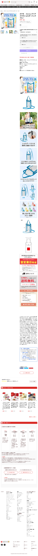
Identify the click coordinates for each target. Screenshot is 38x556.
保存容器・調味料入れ (30, 521)
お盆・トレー (28, 520)
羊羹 (7, 513)
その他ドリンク (29, 498)
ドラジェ (7, 504)
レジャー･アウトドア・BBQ (30, 536)
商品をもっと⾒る (32, 416)
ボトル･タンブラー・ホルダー (31, 514)
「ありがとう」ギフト (29, 7)
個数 (20, 24)
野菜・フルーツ (19, 500)
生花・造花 (28, 534)
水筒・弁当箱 (28, 515)
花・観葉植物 (19, 513)
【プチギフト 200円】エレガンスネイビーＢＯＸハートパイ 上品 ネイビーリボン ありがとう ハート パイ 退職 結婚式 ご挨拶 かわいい (31, 405)
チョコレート (8, 491)
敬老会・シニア (3, 6)
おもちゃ (28, 524)
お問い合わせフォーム (27, 472)
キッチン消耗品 (29, 505)
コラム (32, 543)
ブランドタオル (19, 521)
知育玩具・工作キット (30, 525)
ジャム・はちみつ (19, 499)
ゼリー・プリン (8, 501)
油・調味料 (18, 503)
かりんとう (7, 507)
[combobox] (20, 2)
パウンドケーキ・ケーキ (9, 497)
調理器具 (28, 516)
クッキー (2, 491)
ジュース (28, 493)
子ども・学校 (34, 6)
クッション (28, 532)
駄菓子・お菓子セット (9, 518)
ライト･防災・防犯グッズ (31, 491)
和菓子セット (8, 516)
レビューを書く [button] (33, 381)
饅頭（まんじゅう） (9, 511)
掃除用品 (28, 506)
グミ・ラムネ (8, 500)
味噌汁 (18, 505)
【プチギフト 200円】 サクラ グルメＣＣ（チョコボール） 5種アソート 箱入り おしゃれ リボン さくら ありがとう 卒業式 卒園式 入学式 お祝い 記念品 (6, 406)
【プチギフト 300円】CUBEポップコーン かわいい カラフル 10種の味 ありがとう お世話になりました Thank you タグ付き (23, 405)
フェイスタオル (19, 516)
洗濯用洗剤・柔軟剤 (29, 502)
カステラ (7, 508)
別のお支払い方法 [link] (24, 53)
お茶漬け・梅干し (19, 510)
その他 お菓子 (8, 519)
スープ (18, 506)
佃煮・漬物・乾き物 (20, 508)
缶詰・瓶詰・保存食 (20, 507)
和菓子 (7, 515)
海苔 (17, 504)
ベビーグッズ (28, 523)
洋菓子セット (8, 505)
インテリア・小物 (29, 531)
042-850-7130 (11, 472)
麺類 (17, 497)
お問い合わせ (27, 372)
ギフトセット (28, 528)
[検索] (29, 2)
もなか (7, 512)
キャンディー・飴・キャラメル (10, 499)
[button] (0, 7)
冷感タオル (18, 519)
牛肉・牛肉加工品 (19, 492)
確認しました (24, 37)
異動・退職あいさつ (19, 7)
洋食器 (28, 510)
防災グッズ (8, 6)
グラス (28, 513)
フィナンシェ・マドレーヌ (10, 494)
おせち (18, 511)
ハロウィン (14, 6)
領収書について (15, 546)
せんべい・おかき (8, 506)
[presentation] (1, 400)
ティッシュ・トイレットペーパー (31, 501)
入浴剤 (28, 508)
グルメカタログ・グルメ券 (20, 512)
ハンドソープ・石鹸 (29, 507)
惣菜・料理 (18, 496)
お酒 (27, 497)
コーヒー (28, 494)
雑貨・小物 (28, 530)
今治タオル (18, 520)
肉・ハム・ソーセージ (20, 493)
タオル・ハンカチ (24, 7)
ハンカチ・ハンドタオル (20, 515)
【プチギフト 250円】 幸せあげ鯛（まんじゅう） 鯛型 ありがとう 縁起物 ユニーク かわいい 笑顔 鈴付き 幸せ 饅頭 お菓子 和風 (14, 405)
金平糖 (7, 514)
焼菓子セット (8, 493)
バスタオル (18, 517)
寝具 (27, 533)
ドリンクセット (29, 499)
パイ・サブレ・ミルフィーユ (10, 498)
